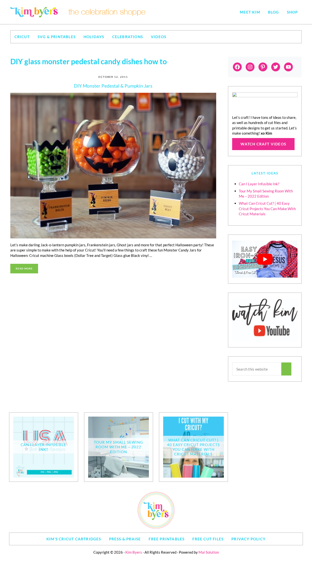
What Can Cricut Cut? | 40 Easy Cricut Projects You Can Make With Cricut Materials (267, 208)
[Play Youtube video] (265, 259)
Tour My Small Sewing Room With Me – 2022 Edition (118, 447)
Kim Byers (133, 552)
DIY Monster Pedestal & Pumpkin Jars (113, 86)
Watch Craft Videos (263, 144)
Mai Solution (209, 552)
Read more (27, 269)
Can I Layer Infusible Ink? (259, 184)
